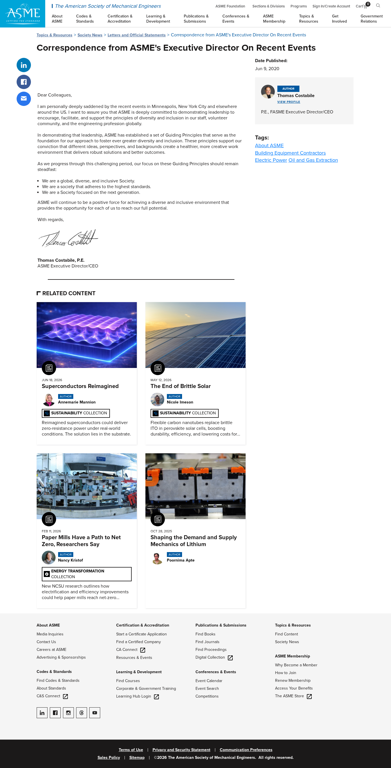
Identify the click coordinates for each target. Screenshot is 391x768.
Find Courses (128, 680)
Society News (90, 35)
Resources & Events (134, 657)
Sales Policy (109, 757)
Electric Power (271, 160)
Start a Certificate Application (141, 634)
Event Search (207, 688)
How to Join (285, 672)
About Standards (51, 688)
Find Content (286, 634)
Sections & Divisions (268, 6)
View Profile (288, 102)
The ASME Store (289, 696)
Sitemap (137, 757)
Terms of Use (131, 750)
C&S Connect (48, 696)
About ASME (269, 145)
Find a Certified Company (138, 641)
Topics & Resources (54, 35)
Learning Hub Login (133, 696)
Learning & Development (139, 671)
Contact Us (46, 641)
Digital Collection (210, 657)
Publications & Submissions (221, 625)
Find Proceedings (211, 649)
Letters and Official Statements (137, 35)
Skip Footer (11, 616)
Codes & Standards (54, 671)
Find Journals (208, 641)
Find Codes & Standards (58, 680)
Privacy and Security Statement (181, 750)
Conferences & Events (216, 671)
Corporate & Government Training (146, 688)
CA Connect (126, 649)
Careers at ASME (51, 649)
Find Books (206, 634)
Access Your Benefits (294, 688)
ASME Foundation (230, 6)
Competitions (207, 696)
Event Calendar (209, 680)
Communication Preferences (246, 750)
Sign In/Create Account (331, 6)
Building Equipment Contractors (290, 153)
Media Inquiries (50, 634)
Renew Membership (293, 680)
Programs (299, 6)
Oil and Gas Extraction (313, 160)
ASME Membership (292, 656)
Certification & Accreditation (142, 625)
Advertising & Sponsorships (61, 657)
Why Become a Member (296, 665)
